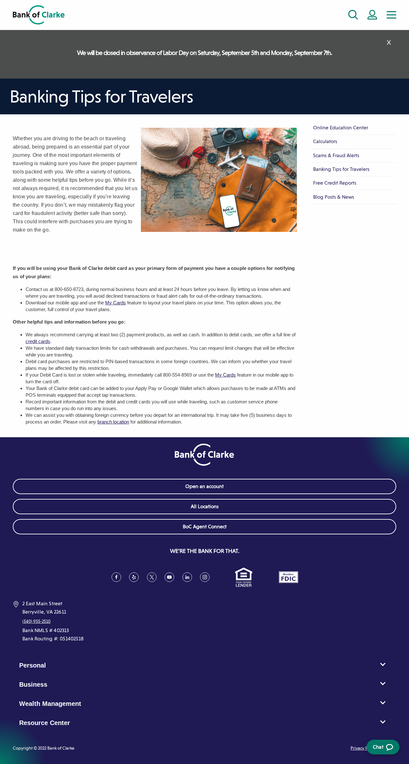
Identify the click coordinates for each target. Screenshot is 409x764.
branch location (113, 421)
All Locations (205, 506)
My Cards (115, 302)
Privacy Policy (364, 748)
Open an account (204, 486)
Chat (382, 749)
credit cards (38, 341)
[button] (391, 15)
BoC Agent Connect (214, 528)
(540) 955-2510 (36, 621)
